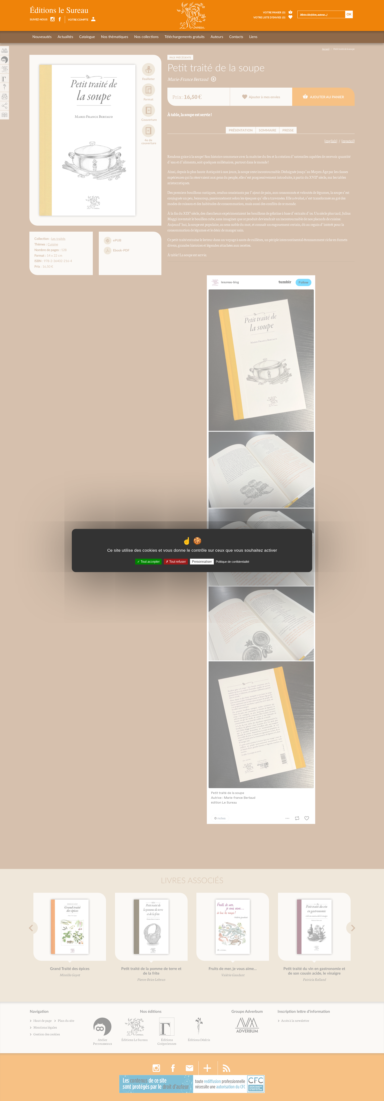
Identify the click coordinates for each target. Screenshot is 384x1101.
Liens (253, 37)
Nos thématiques (114, 37)
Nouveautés (42, 37)
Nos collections (146, 37)
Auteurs (217, 37)
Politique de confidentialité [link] (232, 561)
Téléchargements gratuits (185, 37)
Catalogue (87, 37)
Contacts (236, 37)
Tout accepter (150, 561)
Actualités (65, 37)
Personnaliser (202, 561)
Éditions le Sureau (59, 9)
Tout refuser (177, 561)
